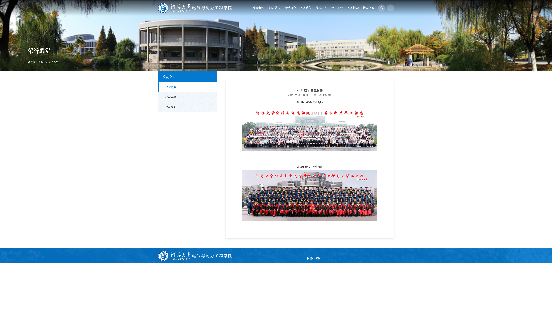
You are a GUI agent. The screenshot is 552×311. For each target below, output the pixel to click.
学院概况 (259, 8)
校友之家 (368, 8)
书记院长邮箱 (313, 258)
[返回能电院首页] (195, 4)
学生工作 (337, 8)
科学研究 (290, 8)
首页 (33, 61)
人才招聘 (353, 8)
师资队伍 (274, 8)
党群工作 (321, 8)
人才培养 (306, 8)
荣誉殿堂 (53, 61)
